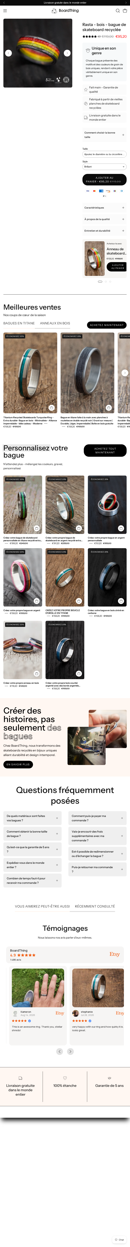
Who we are (75, 1142)
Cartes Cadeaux (78, 1136)
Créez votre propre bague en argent (21, 610)
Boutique (74, 1131)
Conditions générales (16, 1183)
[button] (117, 10)
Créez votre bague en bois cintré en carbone (106, 611)
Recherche (10, 1178)
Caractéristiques (94, 207)
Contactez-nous (78, 1159)
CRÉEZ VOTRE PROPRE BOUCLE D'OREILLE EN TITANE (63, 611)
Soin (71, 1148)
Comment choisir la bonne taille (99, 135)
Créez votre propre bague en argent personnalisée (106, 539)
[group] (65, 3)
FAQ (71, 1153)
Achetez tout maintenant (105, 450)
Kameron (23, 1011)
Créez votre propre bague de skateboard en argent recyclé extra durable (63, 539)
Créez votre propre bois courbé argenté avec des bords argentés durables (62, 684)
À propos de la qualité (97, 219)
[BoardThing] (65, 10)
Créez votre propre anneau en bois (21, 683)
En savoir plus (18, 764)
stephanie (84, 1011)
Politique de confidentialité (20, 1189)
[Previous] (4, 2)
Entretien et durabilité (97, 230)
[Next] (125, 2)
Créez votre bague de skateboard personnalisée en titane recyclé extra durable (21, 539)
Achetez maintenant (107, 325)
